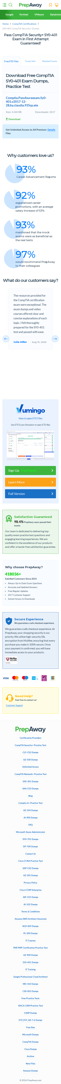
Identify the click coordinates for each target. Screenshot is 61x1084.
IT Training (30, 969)
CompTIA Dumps (30, 1042)
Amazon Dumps (30, 1071)
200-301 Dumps (30, 781)
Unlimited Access (30, 767)
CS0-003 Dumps (30, 991)
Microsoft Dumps (30, 1034)
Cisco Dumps (30, 1049)
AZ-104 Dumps (30, 810)
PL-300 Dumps (30, 933)
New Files (30, 1063)
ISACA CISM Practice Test (30, 1005)
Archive (30, 1056)
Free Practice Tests (30, 998)
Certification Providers (30, 738)
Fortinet (24, 14)
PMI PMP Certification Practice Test (30, 948)
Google (9, 14)
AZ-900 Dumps (30, 955)
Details (51, 129)
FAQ (30, 825)
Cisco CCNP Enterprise (30, 890)
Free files (30, 1027)
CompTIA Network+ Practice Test (31, 774)
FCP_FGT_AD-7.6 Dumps (30, 1020)
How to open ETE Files (30, 418)
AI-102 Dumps (31, 904)
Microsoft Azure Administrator (30, 832)
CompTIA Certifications (24, 23)
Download (14, 119)
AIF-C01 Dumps (30, 897)
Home (5, 23)
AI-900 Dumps (31, 817)
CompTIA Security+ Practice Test (30, 745)
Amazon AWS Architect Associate (31, 919)
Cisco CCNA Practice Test (30, 861)
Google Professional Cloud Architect (30, 977)
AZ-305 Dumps (30, 875)
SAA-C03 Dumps (30, 788)
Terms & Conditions (30, 911)
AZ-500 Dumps (30, 760)
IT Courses (31, 940)
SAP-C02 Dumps (31, 868)
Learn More (16, 482)
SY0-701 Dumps (30, 839)
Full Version (16, 494)
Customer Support (14, 705)
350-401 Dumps (30, 962)
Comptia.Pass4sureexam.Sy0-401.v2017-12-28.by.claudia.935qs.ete (26, 101)
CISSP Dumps (30, 1013)
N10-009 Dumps (30, 926)
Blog (30, 796)
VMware (39, 14)
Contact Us (30, 854)
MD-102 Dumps (30, 984)
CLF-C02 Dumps (30, 752)
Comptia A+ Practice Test (30, 803)
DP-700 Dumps (30, 846)
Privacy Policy (30, 883)
